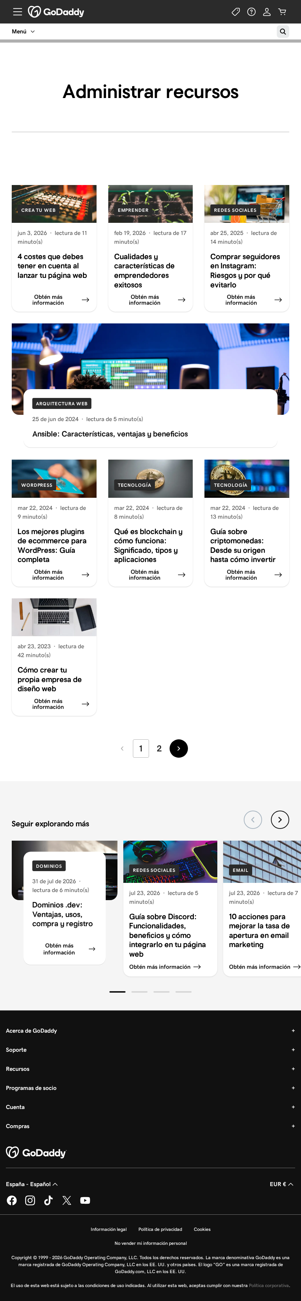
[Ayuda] (251, 12)
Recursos (17, 1069)
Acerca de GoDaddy (31, 1031)
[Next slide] (280, 820)
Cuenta (15, 1107)
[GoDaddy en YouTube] (85, 1204)
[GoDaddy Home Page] (36, 1152)
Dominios (49, 866)
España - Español (28, 1184)
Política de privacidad (160, 1229)
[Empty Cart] (282, 12)
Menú (19, 31)
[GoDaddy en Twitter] (67, 1204)
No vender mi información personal (151, 1243)
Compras (17, 1126)
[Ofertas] (236, 12)
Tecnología (134, 485)
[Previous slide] (253, 820)
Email (241, 870)
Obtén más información (59, 949)
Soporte (16, 1050)
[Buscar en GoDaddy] (283, 31)
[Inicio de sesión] (267, 12)
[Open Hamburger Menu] (15, 12)
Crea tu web (38, 210)
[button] (117, 992)
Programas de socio (31, 1088)
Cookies (202, 1229)
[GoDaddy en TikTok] (48, 1204)
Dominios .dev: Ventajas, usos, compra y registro (62, 914)
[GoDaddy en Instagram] (30, 1204)
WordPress (36, 485)
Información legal (109, 1229)
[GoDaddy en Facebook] (12, 1204)
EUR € (278, 1184)
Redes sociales (235, 210)
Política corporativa (269, 1285)
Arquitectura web (62, 403)
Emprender (133, 210)
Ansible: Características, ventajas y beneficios (110, 434)
